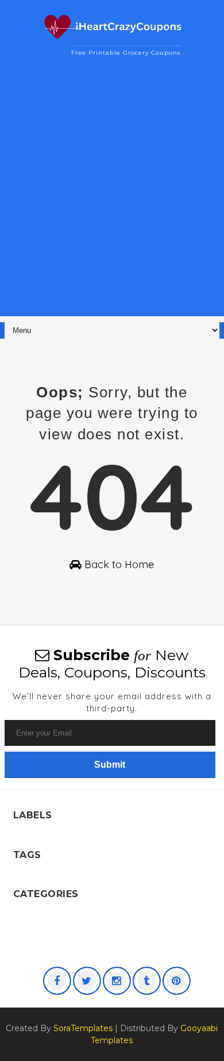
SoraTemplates (83, 1028)
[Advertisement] (112, 204)
